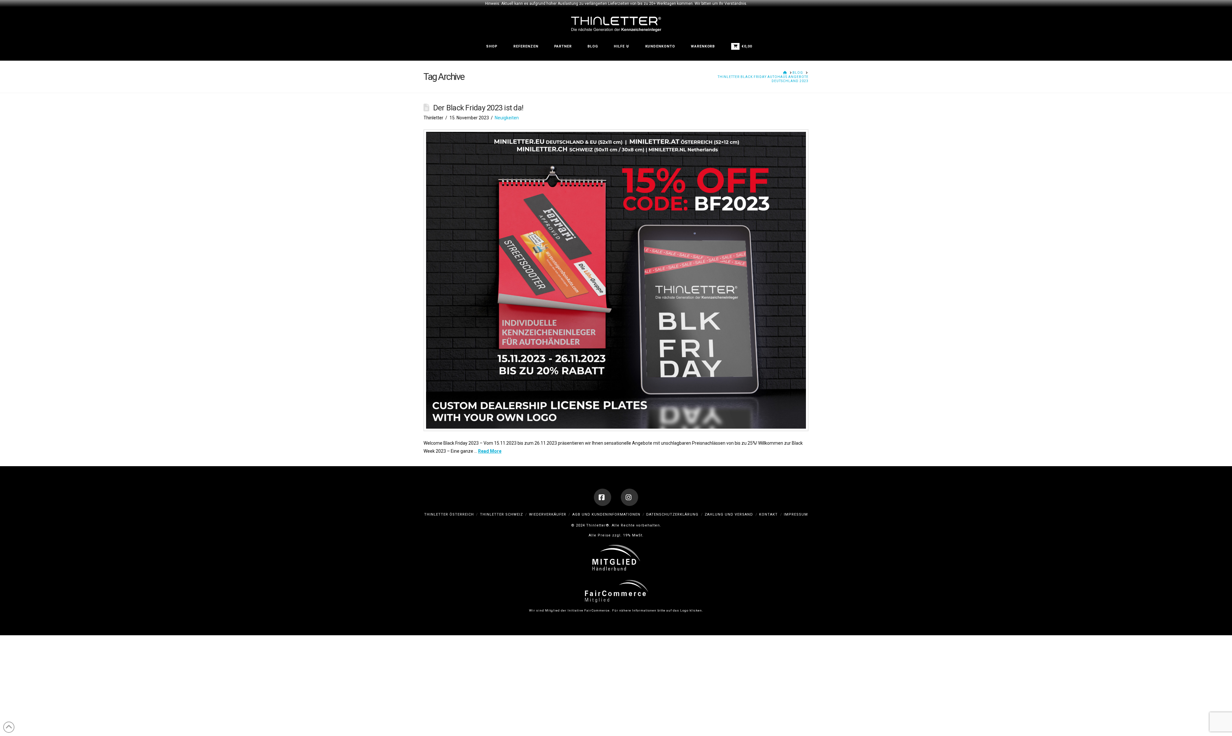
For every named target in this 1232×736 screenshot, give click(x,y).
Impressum (796, 514)
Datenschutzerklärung (672, 514)
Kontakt (768, 514)
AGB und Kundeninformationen (606, 514)
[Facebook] (602, 497)
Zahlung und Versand (729, 514)
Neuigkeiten (507, 117)
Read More (489, 451)
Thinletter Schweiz (501, 514)
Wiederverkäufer (547, 514)
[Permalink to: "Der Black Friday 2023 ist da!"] (616, 280)
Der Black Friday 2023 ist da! (478, 107)
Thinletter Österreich (449, 514)
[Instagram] (629, 497)
